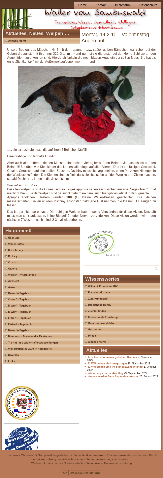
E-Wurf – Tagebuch (19, 311)
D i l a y (12, 256)
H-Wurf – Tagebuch (19, 330)
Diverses (13, 354)
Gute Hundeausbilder (101, 323)
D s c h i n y (15, 250)
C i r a (12, 262)
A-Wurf (12, 287)
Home (82, 5)
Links (11, 361)
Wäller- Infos (16, 243)
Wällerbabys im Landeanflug (105, 373)
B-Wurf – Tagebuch (19, 293)
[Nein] (158, 464)
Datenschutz (148, 5)
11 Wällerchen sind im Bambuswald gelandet (115, 366)
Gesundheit (95, 329)
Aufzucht (13, 280)
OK (65, 472)
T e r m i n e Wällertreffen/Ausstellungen (33, 342)
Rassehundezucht (99, 292)
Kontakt (101, 5)
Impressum (123, 5)
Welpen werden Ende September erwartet (113, 376)
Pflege (92, 335)
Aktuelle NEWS (17, 40)
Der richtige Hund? (99, 304)
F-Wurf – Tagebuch (19, 317)
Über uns (13, 237)
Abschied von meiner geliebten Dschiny (112, 357)
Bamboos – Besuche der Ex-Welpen (30, 336)
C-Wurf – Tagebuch (19, 299)
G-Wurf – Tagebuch (20, 324)
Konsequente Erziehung (103, 317)
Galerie (12, 268)
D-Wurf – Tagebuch (19, 305)
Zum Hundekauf (98, 298)
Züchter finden (97, 311)
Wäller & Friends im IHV (103, 286)
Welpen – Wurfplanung (22, 274)
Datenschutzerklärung (85, 472)
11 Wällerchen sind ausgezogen (107, 363)
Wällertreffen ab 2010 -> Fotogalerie (30, 348)
